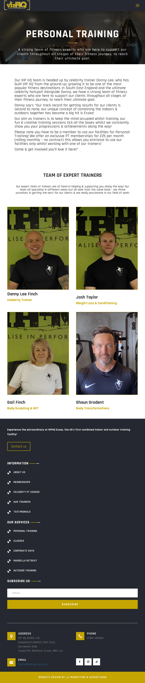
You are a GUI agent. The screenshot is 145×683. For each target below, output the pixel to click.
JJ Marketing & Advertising (86, 677)
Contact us (19, 446)
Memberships (21, 482)
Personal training (25, 531)
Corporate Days (23, 551)
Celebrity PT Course (26, 492)
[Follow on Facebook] (79, 661)
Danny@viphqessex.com (33, 664)
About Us (19, 472)
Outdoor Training (24, 570)
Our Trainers (22, 502)
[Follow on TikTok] (96, 661)
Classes (18, 541)
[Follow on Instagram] (88, 661)
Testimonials (22, 512)
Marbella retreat (25, 560)
